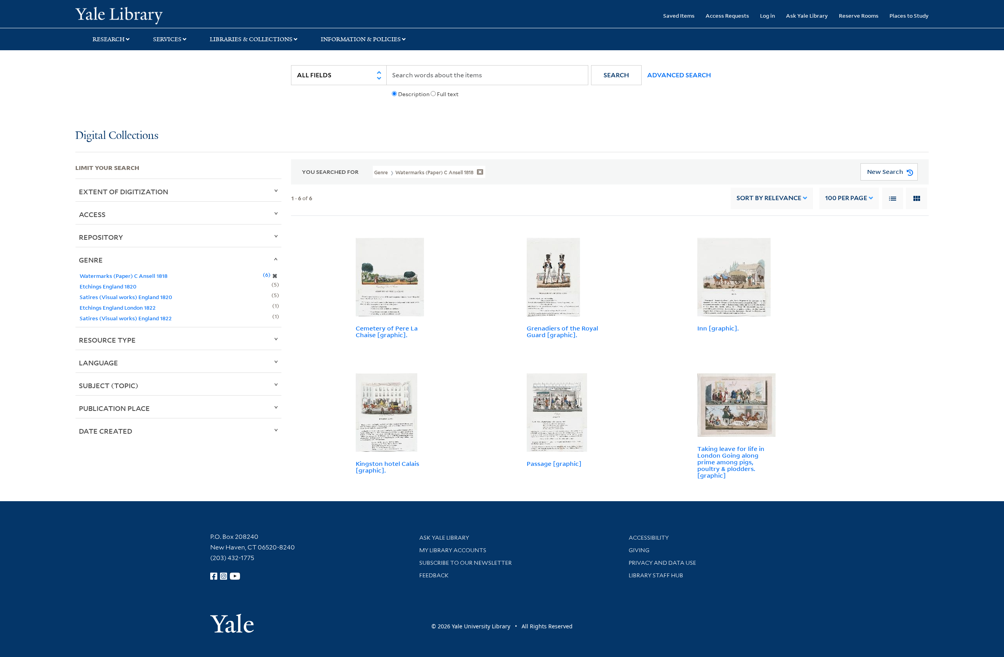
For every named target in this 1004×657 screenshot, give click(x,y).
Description (413, 94)
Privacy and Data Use (662, 563)
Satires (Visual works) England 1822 (126, 318)
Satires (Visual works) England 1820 (126, 297)
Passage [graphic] (554, 463)
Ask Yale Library (807, 15)
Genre (91, 260)
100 (846, 198)
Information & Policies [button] (361, 39)
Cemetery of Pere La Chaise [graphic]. (387, 331)
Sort (769, 198)
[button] (616, 75)
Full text (447, 94)
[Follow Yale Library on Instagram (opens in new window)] (223, 576)
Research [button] (109, 39)
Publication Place (114, 408)
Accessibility (649, 538)
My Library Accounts (452, 550)
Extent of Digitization (123, 191)
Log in (767, 15)
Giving (639, 550)
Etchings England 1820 (108, 286)
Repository (101, 237)
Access (92, 214)
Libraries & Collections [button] (251, 39)
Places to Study (909, 15)
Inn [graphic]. (718, 328)
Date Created (105, 431)
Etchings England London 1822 (118, 307)
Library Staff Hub (656, 575)
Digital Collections (116, 136)
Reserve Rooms (858, 15)
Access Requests (727, 15)
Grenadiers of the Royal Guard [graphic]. (562, 331)
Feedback (434, 575)
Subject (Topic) (108, 385)
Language (98, 362)
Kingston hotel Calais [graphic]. (387, 467)
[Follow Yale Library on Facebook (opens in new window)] (213, 576)
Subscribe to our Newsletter (465, 563)
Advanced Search (679, 75)
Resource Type (107, 340)
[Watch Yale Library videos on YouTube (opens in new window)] (235, 576)
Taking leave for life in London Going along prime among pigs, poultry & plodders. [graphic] (730, 462)
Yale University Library (139, 15)
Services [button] (167, 39)
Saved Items (679, 15)
